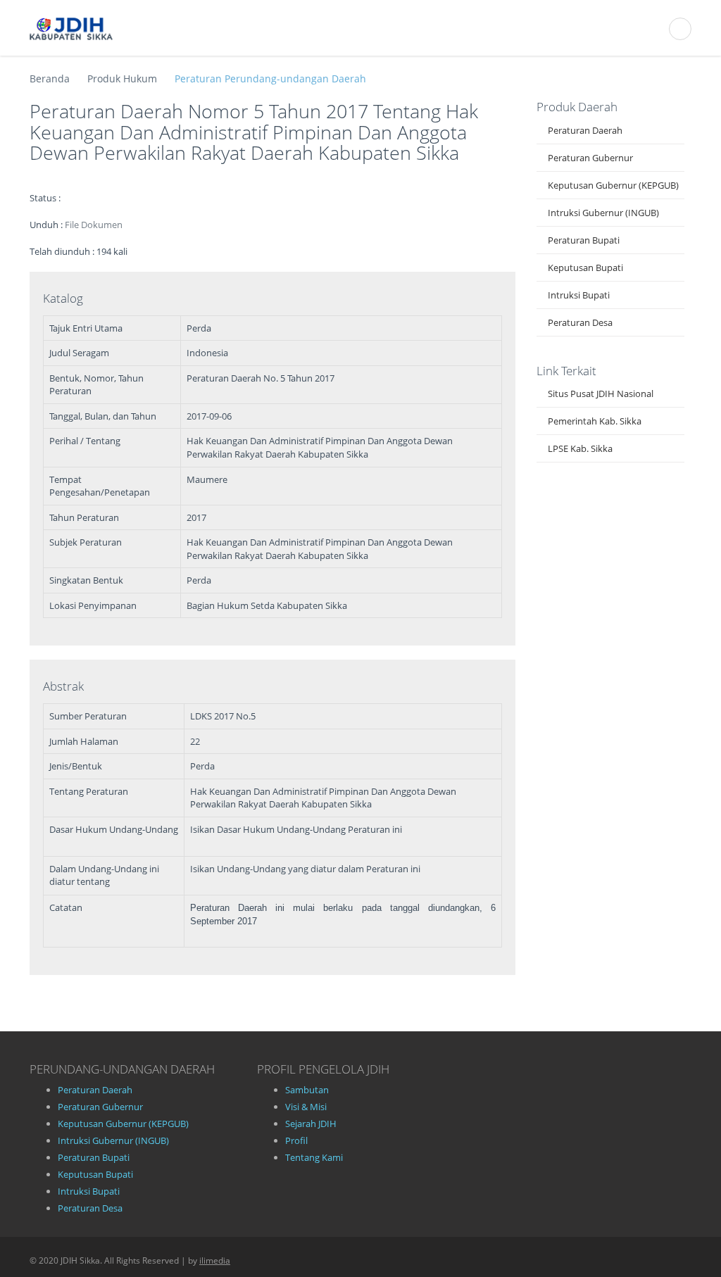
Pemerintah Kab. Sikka (594, 421)
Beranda (50, 78)
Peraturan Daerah (585, 130)
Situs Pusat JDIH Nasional (600, 393)
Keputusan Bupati (585, 267)
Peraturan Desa (580, 322)
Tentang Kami (314, 1157)
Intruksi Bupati (579, 295)
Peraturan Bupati (584, 240)
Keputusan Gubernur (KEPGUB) (613, 185)
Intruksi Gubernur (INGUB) (603, 212)
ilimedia (214, 1260)
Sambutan (307, 1089)
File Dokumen (94, 224)
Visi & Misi (306, 1106)
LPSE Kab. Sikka (580, 448)
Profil (296, 1140)
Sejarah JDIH (311, 1123)
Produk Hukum (122, 78)
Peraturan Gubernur (590, 157)
